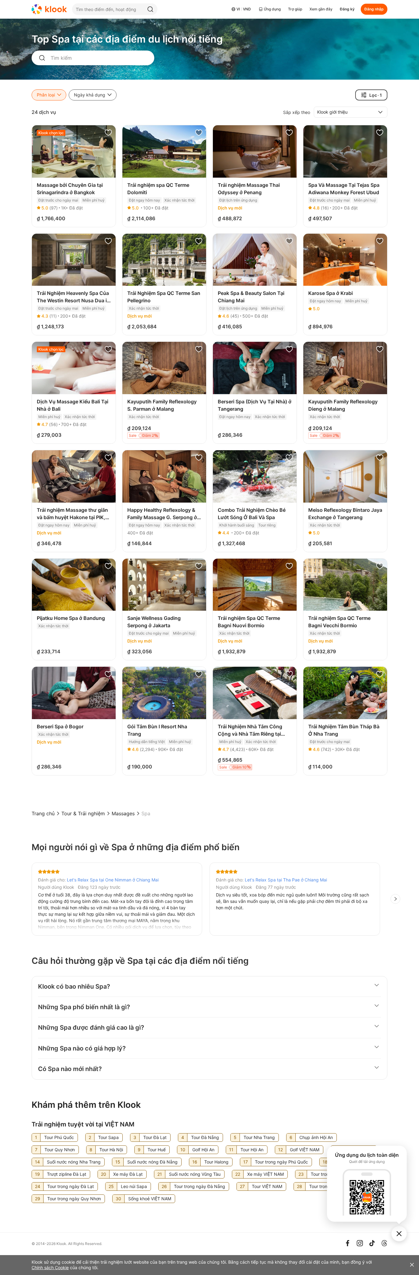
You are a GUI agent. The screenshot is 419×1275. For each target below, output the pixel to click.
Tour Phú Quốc (59, 1137)
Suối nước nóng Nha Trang (74, 1161)
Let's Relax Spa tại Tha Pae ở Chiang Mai (286, 879)
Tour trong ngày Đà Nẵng (199, 1186)
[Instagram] (360, 1243)
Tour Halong (216, 1161)
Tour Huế (157, 1149)
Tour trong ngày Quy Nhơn (74, 1198)
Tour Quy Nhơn (59, 1149)
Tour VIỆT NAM (267, 1186)
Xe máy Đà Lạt (128, 1174)
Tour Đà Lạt (155, 1137)
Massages (123, 813)
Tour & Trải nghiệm (83, 813)
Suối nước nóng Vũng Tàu (195, 1174)
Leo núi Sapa (134, 1186)
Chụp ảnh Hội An (316, 1137)
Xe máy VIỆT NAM (265, 1174)
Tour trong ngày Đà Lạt (70, 1186)
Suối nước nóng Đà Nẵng (152, 1161)
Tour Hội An (251, 1149)
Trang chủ (43, 813)
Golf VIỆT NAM (304, 1149)
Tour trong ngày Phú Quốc (281, 1161)
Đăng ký (347, 9)
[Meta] (347, 1243)
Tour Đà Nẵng (205, 1137)
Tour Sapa (108, 1137)
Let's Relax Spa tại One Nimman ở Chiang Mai (113, 879)
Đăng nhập (374, 9)
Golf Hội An (203, 1149)
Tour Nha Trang (259, 1137)
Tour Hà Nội (111, 1149)
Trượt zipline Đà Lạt (66, 1174)
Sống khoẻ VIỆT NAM (149, 1198)
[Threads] (384, 1243)
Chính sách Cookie (50, 1267)
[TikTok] (372, 1243)
